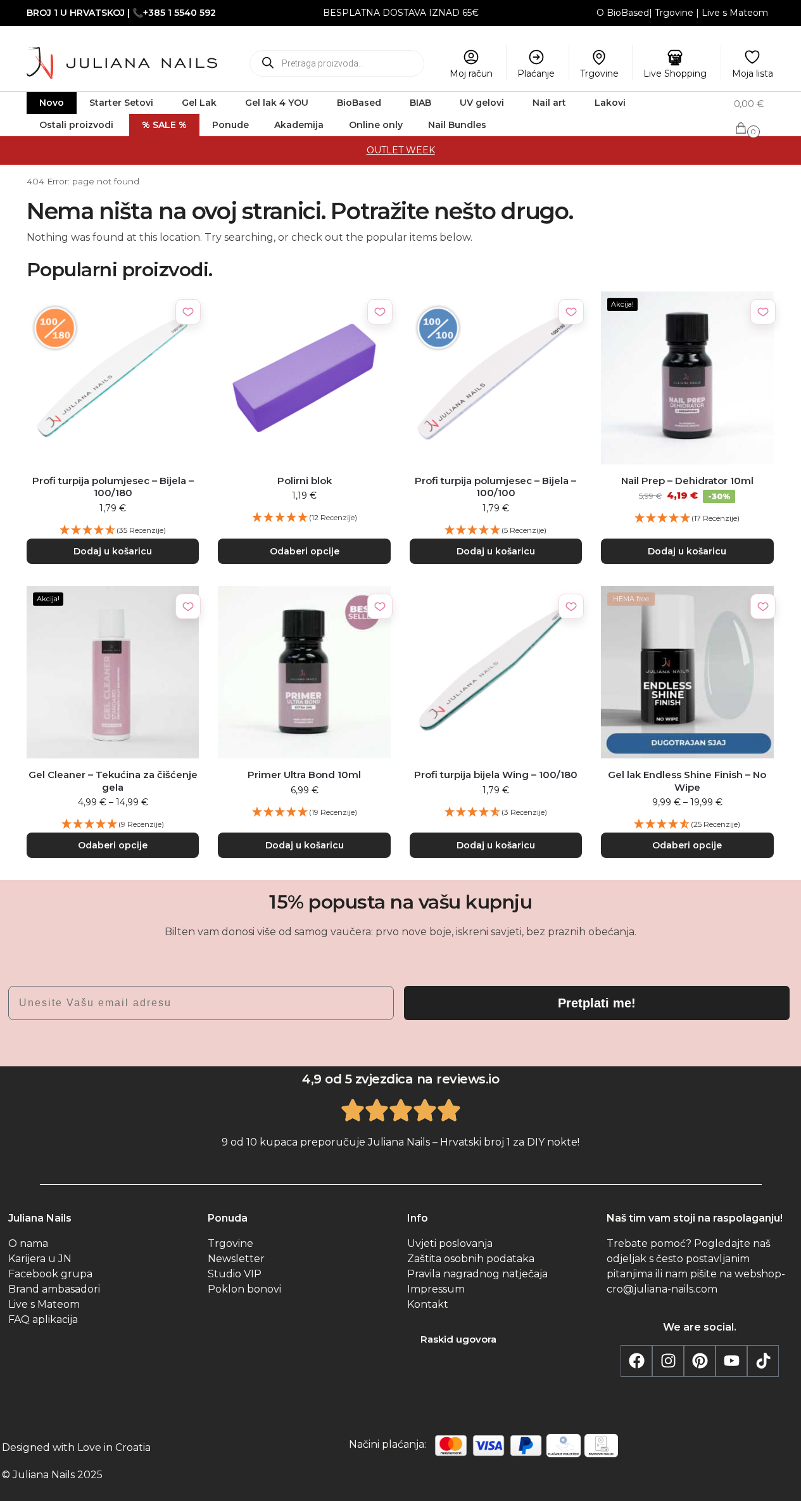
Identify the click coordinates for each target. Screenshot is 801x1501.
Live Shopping (675, 73)
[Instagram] (668, 1361)
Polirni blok (304, 481)
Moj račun (471, 73)
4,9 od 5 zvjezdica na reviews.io (400, 1079)
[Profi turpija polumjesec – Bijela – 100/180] (113, 377)
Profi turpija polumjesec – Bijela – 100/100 (495, 487)
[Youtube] (731, 1361)
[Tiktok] (763, 1361)
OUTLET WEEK (401, 150)
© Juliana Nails (38, 1475)
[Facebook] (636, 1361)
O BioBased (622, 12)
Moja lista (752, 73)
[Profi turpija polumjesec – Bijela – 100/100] (496, 377)
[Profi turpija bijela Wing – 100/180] (496, 672)
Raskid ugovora (458, 1339)
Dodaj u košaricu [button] (112, 551)
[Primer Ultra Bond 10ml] (304, 672)
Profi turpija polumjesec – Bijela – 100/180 (113, 487)
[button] (754, 116)
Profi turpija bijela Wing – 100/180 (495, 775)
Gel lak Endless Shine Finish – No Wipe (687, 781)
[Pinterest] (700, 1361)
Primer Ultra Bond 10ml (304, 775)
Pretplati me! (597, 1003)
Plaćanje (536, 73)
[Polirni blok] (304, 377)
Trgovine (674, 12)
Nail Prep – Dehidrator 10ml (687, 481)
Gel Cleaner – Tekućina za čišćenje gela (113, 781)
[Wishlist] (188, 311)
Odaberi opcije (304, 551)
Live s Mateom (735, 12)
